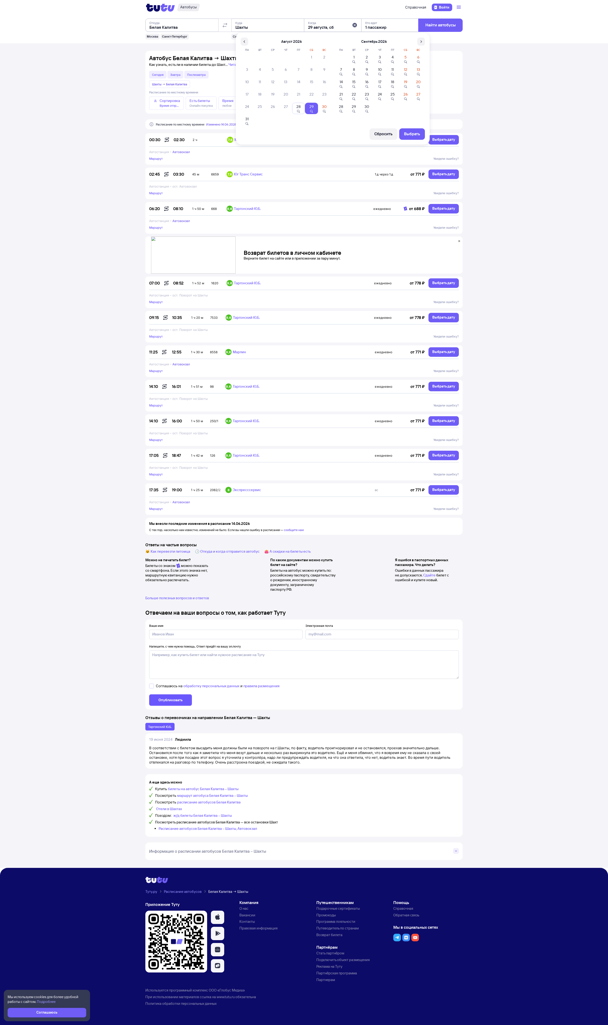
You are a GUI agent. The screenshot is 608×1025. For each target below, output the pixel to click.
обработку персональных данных (211, 686)
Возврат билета (329, 935)
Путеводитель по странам (337, 928)
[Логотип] (160, 7)
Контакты (247, 921)
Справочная (415, 7)
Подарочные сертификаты (338, 908)
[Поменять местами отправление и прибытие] (225, 25)
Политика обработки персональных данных (181, 1003)
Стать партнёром (330, 953)
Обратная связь (406, 915)
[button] (354, 25)
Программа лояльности (335, 921)
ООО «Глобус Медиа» (227, 990)
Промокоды (326, 915)
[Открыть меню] (459, 7)
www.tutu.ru (226, 997)
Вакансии (247, 915)
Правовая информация (258, 928)
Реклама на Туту (329, 966)
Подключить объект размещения (343, 959)
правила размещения (261, 686)
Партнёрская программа (336, 973)
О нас (243, 908)
